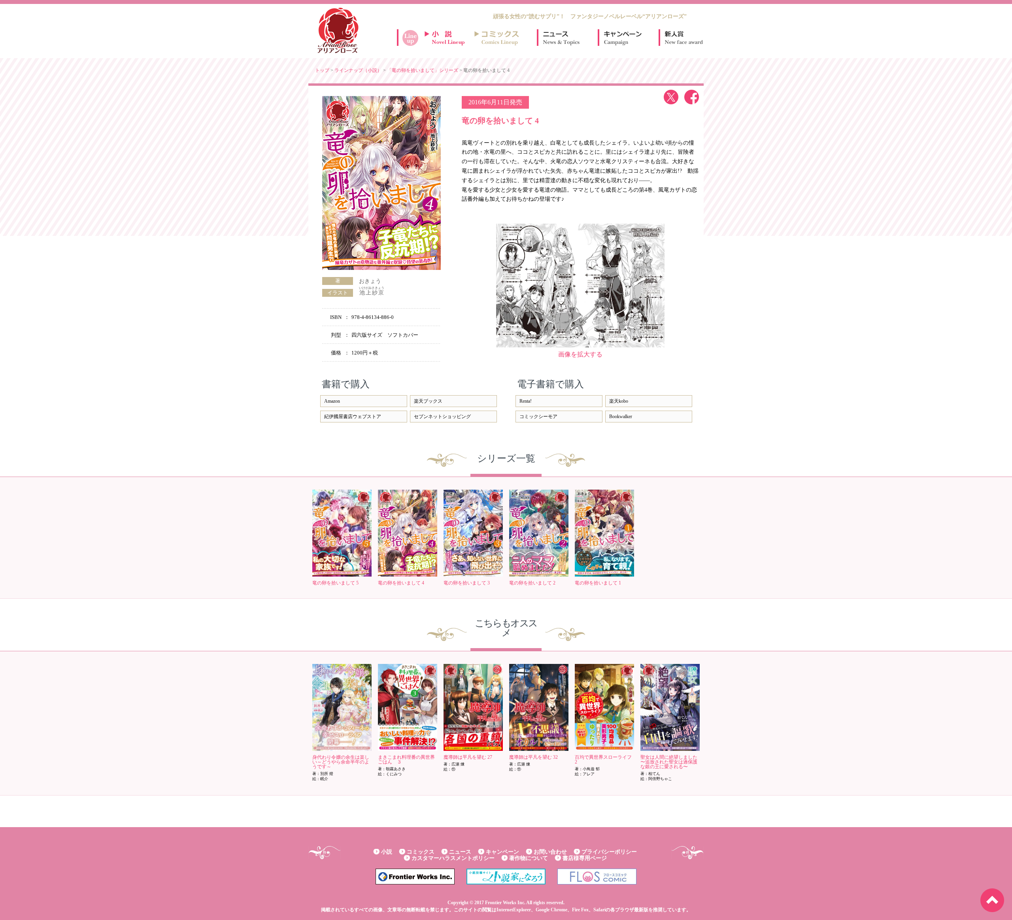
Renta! (525, 401)
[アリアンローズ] (338, 30)
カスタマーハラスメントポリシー (453, 858)
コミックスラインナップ (498, 37)
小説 (386, 852)
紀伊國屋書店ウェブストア (352, 416)
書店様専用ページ (585, 858)
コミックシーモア (538, 416)
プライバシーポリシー (609, 852)
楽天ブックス (428, 401)
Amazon (332, 401)
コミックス (420, 852)
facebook (691, 97)
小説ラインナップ (448, 37)
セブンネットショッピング (442, 416)
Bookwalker (620, 416)
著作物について (528, 858)
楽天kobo (618, 401)
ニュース (561, 37)
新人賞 (683, 37)
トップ (322, 70)
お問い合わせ (550, 852)
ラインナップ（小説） (358, 70)
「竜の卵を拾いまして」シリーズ (422, 70)
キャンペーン (622, 37)
